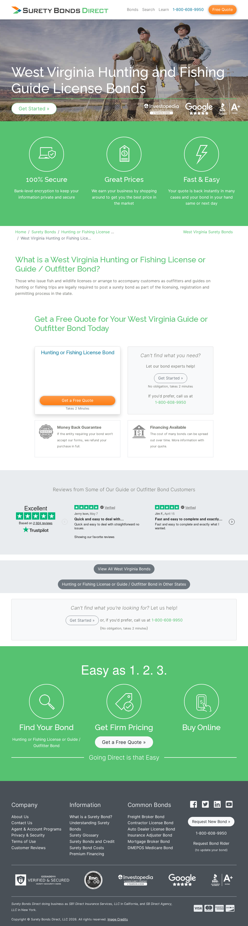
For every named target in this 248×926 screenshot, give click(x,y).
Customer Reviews (28, 847)
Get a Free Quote (77, 400)
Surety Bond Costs (87, 847)
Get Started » (34, 109)
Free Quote (222, 9)
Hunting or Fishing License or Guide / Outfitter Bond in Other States (124, 584)
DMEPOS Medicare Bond (150, 847)
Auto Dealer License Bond (151, 829)
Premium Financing (87, 853)
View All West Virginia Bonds (124, 568)
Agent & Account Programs (36, 829)
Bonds (132, 9)
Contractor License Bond (150, 822)
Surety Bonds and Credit (92, 841)
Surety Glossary (84, 835)
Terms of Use (23, 841)
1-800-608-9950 (188, 9)
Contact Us (21, 822)
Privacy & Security (28, 835)
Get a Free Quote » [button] (124, 742)
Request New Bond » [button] (211, 821)
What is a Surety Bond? (91, 816)
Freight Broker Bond (146, 816)
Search (148, 9)
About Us (20, 816)
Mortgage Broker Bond (149, 841)
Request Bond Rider (211, 843)
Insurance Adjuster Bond (150, 835)
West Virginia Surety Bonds (208, 231)
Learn (164, 9)
